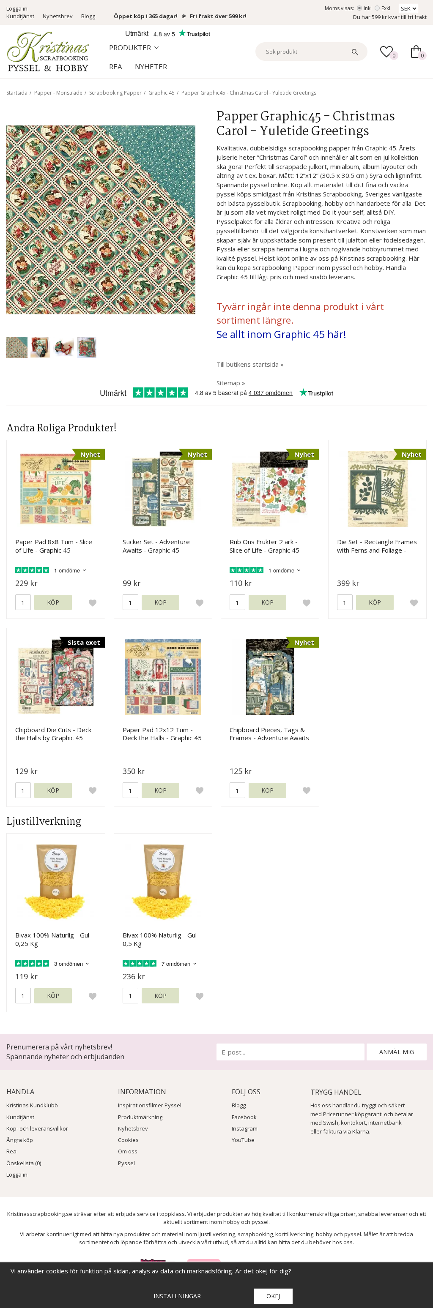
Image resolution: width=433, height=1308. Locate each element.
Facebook (244, 1117)
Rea (115, 66)
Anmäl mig (396, 1052)
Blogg (88, 16)
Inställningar (177, 1296)
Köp (53, 602)
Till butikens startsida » (250, 364)
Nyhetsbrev (58, 16)
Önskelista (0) (23, 1163)
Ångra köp (19, 1140)
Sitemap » (230, 383)
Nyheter (151, 66)
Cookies (128, 1140)
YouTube (243, 1140)
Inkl (368, 8)
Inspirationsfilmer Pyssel (149, 1105)
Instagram (245, 1128)
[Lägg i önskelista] (92, 602)
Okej (273, 1296)
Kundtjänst (20, 16)
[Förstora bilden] (100, 219)
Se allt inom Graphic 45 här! (281, 334)
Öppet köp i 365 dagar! (146, 16)
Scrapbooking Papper (115, 92)
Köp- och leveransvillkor (37, 1128)
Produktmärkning (140, 1117)
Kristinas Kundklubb (32, 1105)
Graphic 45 (161, 92)
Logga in (16, 8)
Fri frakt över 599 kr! (218, 16)
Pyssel (126, 1163)
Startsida (16, 92)
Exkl (385, 8)
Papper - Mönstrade (58, 92)
